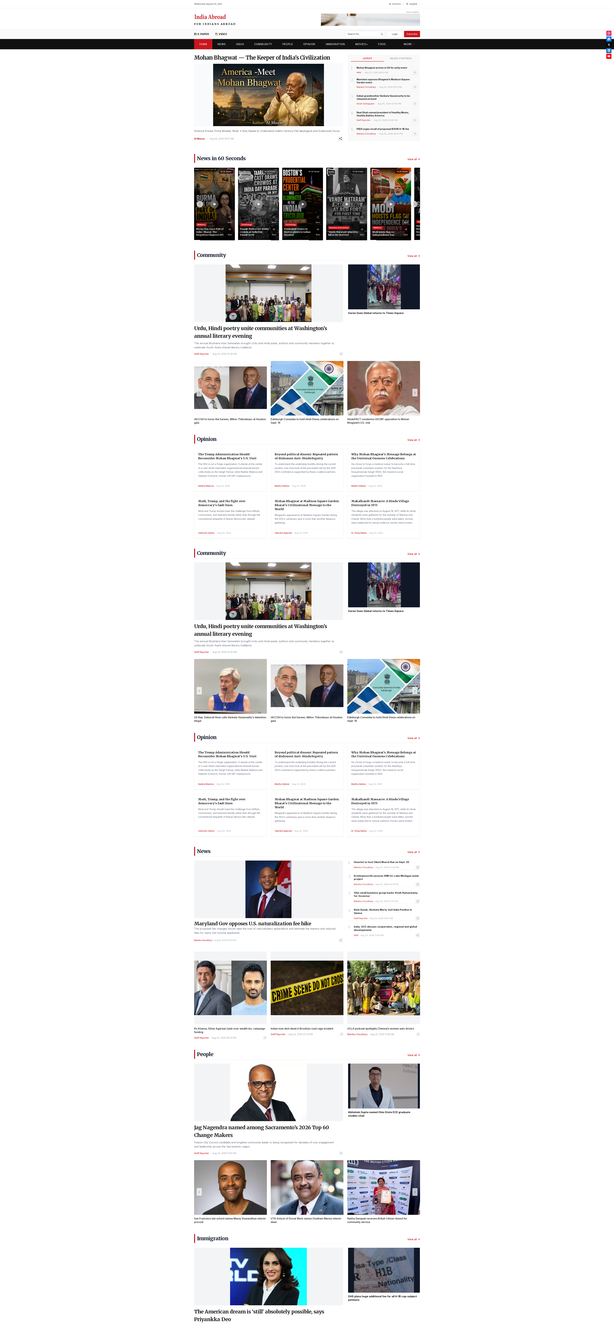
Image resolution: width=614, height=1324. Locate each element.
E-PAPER (203, 34)
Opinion (309, 44)
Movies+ (361, 44)
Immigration (335, 44)
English (413, 4)
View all (412, 159)
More (408, 44)
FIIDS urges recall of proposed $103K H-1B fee (383, 129)
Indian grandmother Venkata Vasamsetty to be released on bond (383, 97)
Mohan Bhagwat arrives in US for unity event (382, 67)
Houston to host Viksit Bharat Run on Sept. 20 (381, 862)
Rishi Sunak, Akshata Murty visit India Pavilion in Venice (383, 911)
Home (203, 44)
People (287, 44)
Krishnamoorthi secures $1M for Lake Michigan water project (386, 877)
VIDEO (223, 34)
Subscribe (412, 34)
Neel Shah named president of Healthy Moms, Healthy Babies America (383, 114)
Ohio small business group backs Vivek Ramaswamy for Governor (386, 894)
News (221, 44)
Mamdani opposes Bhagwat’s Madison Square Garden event (383, 81)
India (240, 44)
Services (396, 4)
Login (395, 34)
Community (263, 44)
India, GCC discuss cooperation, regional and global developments (385, 928)
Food (382, 44)
